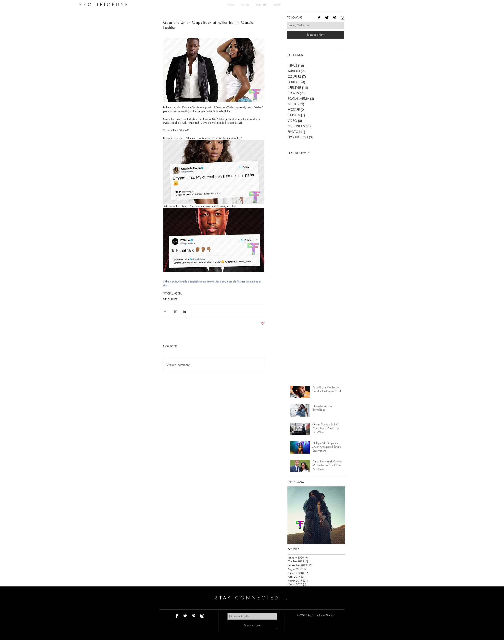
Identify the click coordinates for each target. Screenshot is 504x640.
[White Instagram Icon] (202, 615)
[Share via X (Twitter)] (175, 311)
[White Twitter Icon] (185, 615)
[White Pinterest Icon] (193, 615)
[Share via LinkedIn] (184, 311)
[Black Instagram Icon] (342, 17)
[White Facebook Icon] (176, 615)
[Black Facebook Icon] (319, 17)
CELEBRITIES (170, 299)
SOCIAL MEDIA (172, 293)
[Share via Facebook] (165, 311)
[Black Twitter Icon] (326, 17)
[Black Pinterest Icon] (334, 17)
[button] (316, 515)
